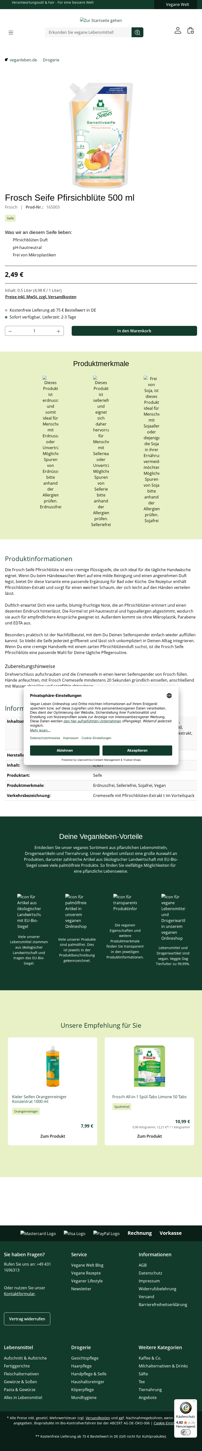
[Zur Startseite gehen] (101, 20)
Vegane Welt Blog (87, 1265)
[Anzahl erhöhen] (58, 331)
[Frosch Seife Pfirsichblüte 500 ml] (101, 136)
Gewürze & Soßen (20, 1381)
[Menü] (11, 32)
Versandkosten (98, 1418)
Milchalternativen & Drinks (163, 1366)
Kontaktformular (19, 1293)
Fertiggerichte (17, 1366)
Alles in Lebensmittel (23, 1397)
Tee (142, 1381)
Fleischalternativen (21, 1374)
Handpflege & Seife (88, 1374)
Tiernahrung (150, 1389)
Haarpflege (81, 1366)
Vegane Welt (177, 4)
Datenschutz (150, 1273)
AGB (143, 1265)
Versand (146, 1296)
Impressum (149, 1281)
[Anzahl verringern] (10, 331)
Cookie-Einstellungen (171, 1423)
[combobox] (88, 32)
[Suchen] (137, 32)
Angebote (148, 1397)
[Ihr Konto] (177, 30)
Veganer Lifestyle (87, 1281)
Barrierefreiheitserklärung (163, 1304)
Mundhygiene (84, 1397)
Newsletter (81, 1289)
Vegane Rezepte (86, 1273)
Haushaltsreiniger (87, 1381)
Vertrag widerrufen (27, 1319)
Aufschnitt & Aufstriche (25, 1358)
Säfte (143, 1374)
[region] (101, 136)
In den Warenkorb (134, 331)
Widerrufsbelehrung (157, 1289)
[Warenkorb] (190, 30)
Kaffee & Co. (150, 1358)
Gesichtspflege (85, 1358)
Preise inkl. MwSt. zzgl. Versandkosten (40, 297)
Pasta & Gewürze (19, 1389)
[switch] (186, 1432)
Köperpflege (82, 1389)
